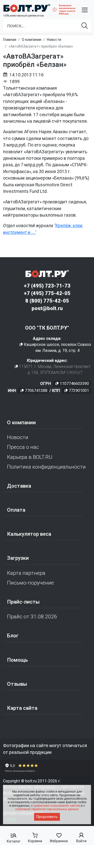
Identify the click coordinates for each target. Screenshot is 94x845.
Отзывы (17, 684)
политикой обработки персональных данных (47, 809)
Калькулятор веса (29, 534)
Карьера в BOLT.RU (29, 457)
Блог (13, 636)
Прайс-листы (23, 602)
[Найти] (84, 26)
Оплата (16, 510)
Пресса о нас (23, 447)
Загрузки (18, 558)
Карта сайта (22, 708)
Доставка (19, 486)
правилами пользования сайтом (56, 805)
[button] (84, 10)
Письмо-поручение (30, 583)
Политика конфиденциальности (46, 467)
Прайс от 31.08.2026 (32, 617)
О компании (21, 422)
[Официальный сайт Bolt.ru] (26, 8)
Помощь (17, 660)
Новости (17, 437)
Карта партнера (26, 573)
